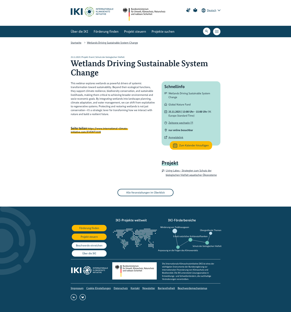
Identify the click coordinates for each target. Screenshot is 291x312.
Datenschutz (121, 288)
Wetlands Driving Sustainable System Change (112, 42)
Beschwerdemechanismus (192, 288)
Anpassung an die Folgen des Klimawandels (178, 250)
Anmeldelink (175, 137)
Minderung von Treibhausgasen (174, 227)
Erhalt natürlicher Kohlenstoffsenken (190, 236)
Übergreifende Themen (210, 230)
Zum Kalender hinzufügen (194, 145)
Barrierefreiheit (166, 288)
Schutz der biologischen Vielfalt (207, 246)
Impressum (77, 288)
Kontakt (135, 288)
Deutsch (211, 10)
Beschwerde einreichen (89, 245)
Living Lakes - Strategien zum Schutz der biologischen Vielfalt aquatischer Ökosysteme (191, 173)
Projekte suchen (163, 31)
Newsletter (148, 288)
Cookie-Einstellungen (98, 288)
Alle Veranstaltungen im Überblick (145, 192)
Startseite (76, 42)
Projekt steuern (135, 31)
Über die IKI (79, 31)
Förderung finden (106, 31)
